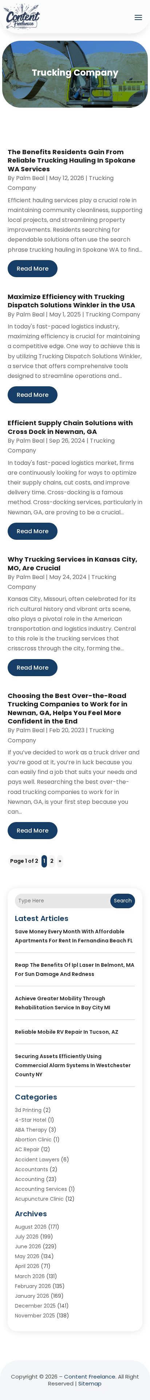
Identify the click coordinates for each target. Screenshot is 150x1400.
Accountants (31, 1169)
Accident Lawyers (37, 1159)
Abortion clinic (33, 1139)
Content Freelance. (90, 1376)
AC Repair (27, 1149)
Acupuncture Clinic (39, 1198)
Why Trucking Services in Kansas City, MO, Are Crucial (72, 563)
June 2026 (28, 1246)
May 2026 (27, 1256)
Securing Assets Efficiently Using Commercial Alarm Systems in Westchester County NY (73, 1065)
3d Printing (28, 1110)
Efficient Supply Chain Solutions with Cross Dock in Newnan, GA (70, 427)
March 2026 (30, 1276)
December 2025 (35, 1305)
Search (123, 900)
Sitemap (90, 1383)
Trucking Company (113, 314)
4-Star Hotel (30, 1120)
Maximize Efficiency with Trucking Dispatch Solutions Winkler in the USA (71, 301)
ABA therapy (31, 1129)
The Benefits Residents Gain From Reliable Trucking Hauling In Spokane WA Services (71, 160)
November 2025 (35, 1315)
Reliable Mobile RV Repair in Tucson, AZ (66, 1032)
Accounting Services (41, 1189)
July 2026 (27, 1236)
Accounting (29, 1179)
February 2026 (33, 1286)
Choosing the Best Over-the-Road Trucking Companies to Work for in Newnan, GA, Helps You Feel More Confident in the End (67, 708)
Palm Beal (30, 178)
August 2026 (31, 1227)
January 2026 (32, 1296)
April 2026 (27, 1266)
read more (32, 268)
